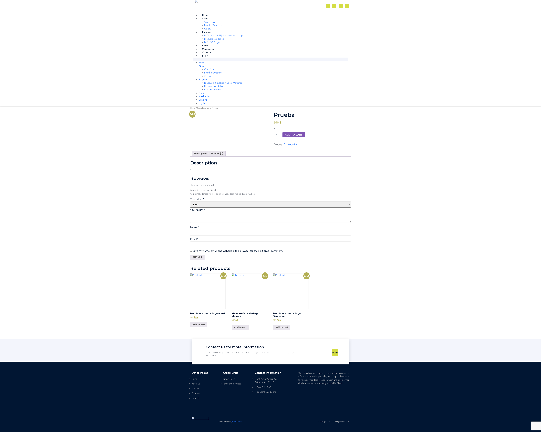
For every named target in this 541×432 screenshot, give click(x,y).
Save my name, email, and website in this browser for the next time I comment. (238, 251)
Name (194, 227)
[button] (270, 59)
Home (205, 15)
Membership (208, 49)
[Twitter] (341, 6)
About (205, 18)
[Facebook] (328, 6)
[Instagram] (334, 6)
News (205, 45)
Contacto (206, 52)
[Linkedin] (347, 6)
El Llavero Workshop (214, 38)
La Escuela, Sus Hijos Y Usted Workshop (223, 35)
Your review (197, 209)
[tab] (200, 154)
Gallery (207, 28)
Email (194, 239)
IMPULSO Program (212, 42)
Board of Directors (213, 25)
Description (200, 153)
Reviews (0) (217, 153)
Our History (209, 22)
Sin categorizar (203, 107)
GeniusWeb (236, 421)
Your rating (197, 199)
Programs (206, 32)
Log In (205, 55)
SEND (335, 352)
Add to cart (294, 134)
